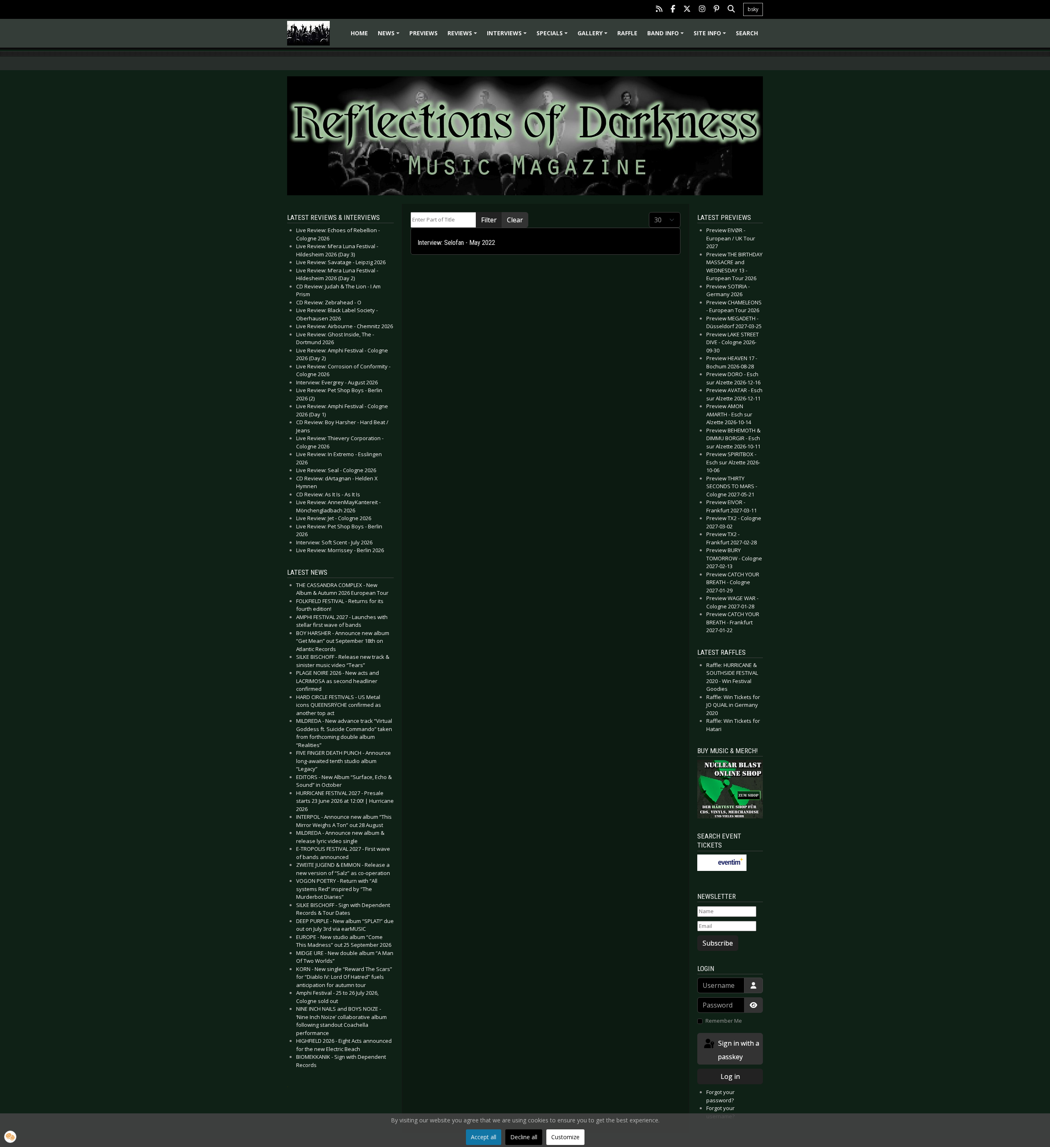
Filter (489, 219)
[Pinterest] (716, 9)
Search (747, 33)
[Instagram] (702, 9)
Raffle (627, 33)
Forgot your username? (720, 1112)
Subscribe (718, 943)
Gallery (594, 36)
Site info (711, 36)
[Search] (731, 9)
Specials (553, 36)
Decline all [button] (523, 1137)
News (390, 36)
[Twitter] (687, 9)
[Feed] (659, 9)
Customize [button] (565, 1137)
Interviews (508, 36)
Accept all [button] (483, 1137)
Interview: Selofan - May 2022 (456, 243)
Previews (423, 33)
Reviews (463, 36)
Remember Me (723, 1020)
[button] (10, 1137)
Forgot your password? (720, 1096)
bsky (753, 9)
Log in (730, 1076)
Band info (666, 36)
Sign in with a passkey (738, 1050)
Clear (515, 219)
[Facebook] (673, 9)
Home (359, 33)
